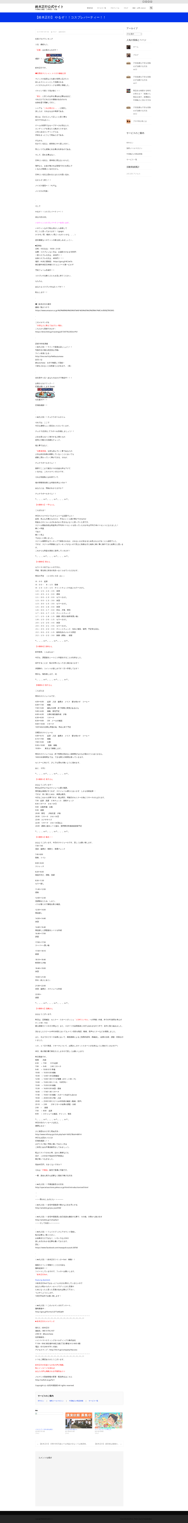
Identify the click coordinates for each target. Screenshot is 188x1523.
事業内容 (90, 8)
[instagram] (151, 2)
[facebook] (144, 2)
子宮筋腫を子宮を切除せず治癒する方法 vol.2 (142, 110)
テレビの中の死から (71, 1429)
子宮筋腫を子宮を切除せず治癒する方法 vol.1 (142, 80)
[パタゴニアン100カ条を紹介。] (49, 1420)
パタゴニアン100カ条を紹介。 (44, 1429)
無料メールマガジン (57, 1401)
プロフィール (114, 8)
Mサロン (41, 1401)
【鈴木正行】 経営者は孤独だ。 (108, 1444)
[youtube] (149, 2)
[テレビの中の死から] (79, 1420)
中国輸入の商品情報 (76, 1401)
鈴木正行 (63, 32)
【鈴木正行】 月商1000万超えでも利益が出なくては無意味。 (62, 1444)
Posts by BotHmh (42, 1280)
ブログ (126, 8)
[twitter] (146, 2)
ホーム (135, 47)
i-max (139, 1519)
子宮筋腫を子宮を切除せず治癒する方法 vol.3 (142, 66)
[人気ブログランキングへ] (54, 58)
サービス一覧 (101, 8)
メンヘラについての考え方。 (104, 1429)
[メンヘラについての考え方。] (108, 1420)
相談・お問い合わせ (139, 8)
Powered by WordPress (126, 1519)
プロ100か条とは (140, 121)
